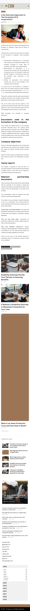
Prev (3, 431)
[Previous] (3, 476)
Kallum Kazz (4, 22)
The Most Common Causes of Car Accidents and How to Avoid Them (19, 445)
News (3, 558)
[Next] (6, 476)
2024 (5, 585)
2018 (5, 599)
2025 (5, 583)
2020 (5, 596)
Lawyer (4, 554)
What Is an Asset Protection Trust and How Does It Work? (13, 424)
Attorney (3, 11)
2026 (5, 566)
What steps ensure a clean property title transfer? (18, 457)
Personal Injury (6, 561)
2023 (5, 588)
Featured (4, 549)
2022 (5, 591)
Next (6, 431)
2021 (5, 594)
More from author (15, 246)
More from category (7, 248)
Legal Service (5, 556)
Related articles (5, 246)
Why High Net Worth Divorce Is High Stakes (15, 1)
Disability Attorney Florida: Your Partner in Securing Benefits (13, 277)
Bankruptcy (5, 544)
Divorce (4, 547)
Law (5, 492)
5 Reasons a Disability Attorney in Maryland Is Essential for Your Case (14, 306)
